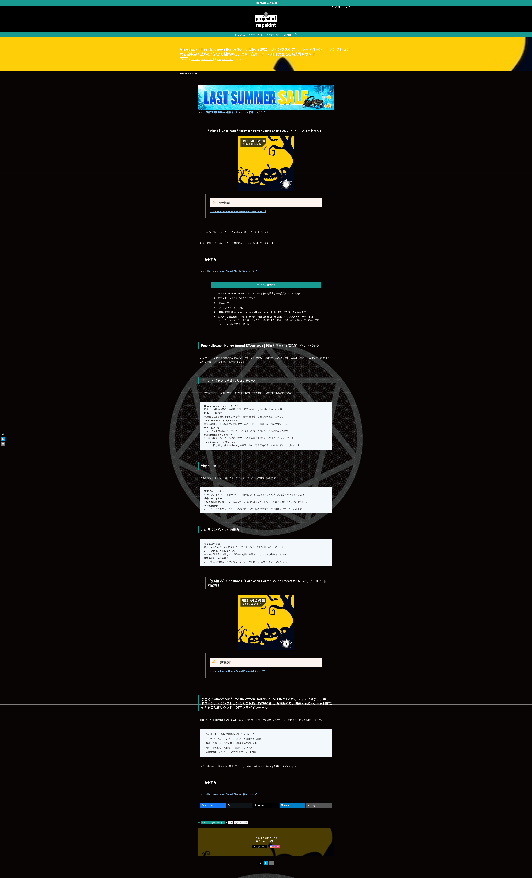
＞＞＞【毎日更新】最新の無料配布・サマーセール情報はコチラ (230, 112)
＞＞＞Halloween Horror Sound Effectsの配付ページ (237, 211)
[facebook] (332, 7)
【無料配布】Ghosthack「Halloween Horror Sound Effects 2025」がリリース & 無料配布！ (263, 312)
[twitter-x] (335, 7)
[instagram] (339, 7)
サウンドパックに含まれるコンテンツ (237, 298)
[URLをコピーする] (271, 863)
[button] (260, 863)
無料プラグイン (207, 59)
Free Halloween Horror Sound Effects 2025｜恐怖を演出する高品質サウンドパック (259, 293)
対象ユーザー (224, 302)
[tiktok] (343, 7)
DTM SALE (196, 59)
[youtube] (346, 7)
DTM (219, 59)
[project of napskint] (266, 20)
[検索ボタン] (296, 34)
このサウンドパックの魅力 (231, 307)
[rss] (350, 7)
